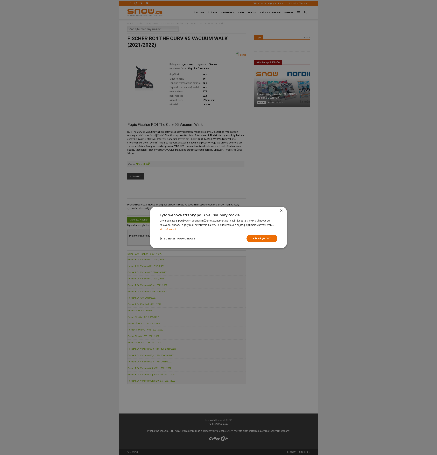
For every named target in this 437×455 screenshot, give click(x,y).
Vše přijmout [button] (262, 238)
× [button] (281, 210)
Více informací (168, 229)
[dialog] (218, 227)
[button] (178, 238)
